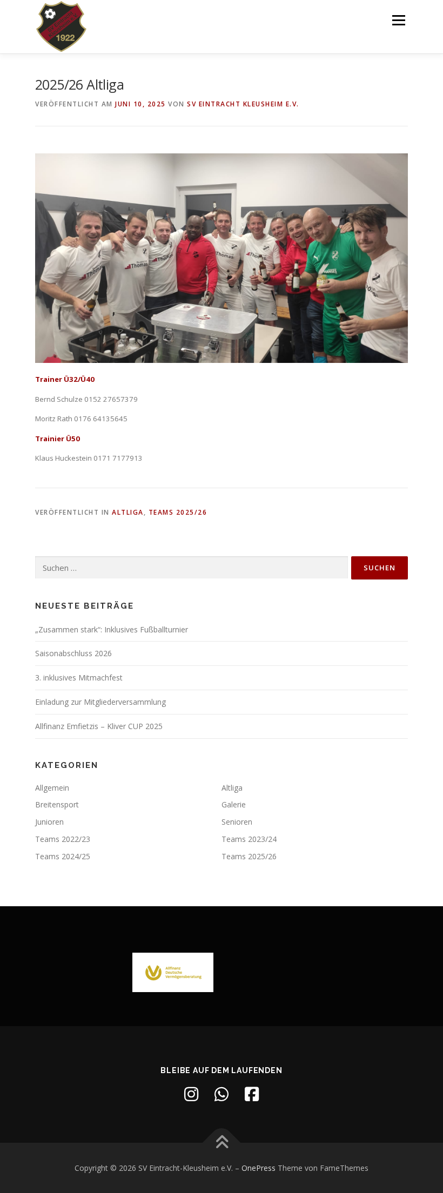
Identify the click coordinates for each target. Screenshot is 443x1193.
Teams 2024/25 (62, 856)
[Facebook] (252, 1094)
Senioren (237, 822)
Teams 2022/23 (62, 839)
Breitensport (57, 804)
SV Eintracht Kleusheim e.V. (243, 104)
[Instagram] (191, 1094)
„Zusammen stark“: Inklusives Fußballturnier (111, 629)
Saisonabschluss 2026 (73, 653)
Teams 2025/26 (178, 512)
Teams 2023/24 (249, 839)
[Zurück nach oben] (222, 1142)
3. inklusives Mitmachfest (79, 677)
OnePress (258, 1168)
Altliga (128, 512)
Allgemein (52, 788)
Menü (398, 20)
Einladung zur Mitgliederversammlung (100, 702)
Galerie (234, 804)
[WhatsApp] (221, 1094)
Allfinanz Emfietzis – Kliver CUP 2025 (99, 726)
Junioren (49, 822)
